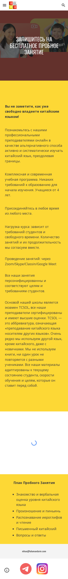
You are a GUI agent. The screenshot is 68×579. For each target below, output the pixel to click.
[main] (34, 45)
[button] (4, 5)
